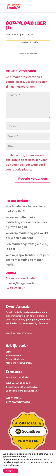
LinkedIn (32, 390)
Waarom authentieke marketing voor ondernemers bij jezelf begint (26, 222)
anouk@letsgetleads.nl (21, 283)
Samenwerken (13, 355)
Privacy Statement (15, 359)
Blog (8, 351)
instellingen (12, 465)
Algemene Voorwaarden (19, 362)
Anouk (14, 34)
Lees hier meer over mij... (19, 333)
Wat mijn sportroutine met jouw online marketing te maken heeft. (28, 259)
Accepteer (10, 471)
